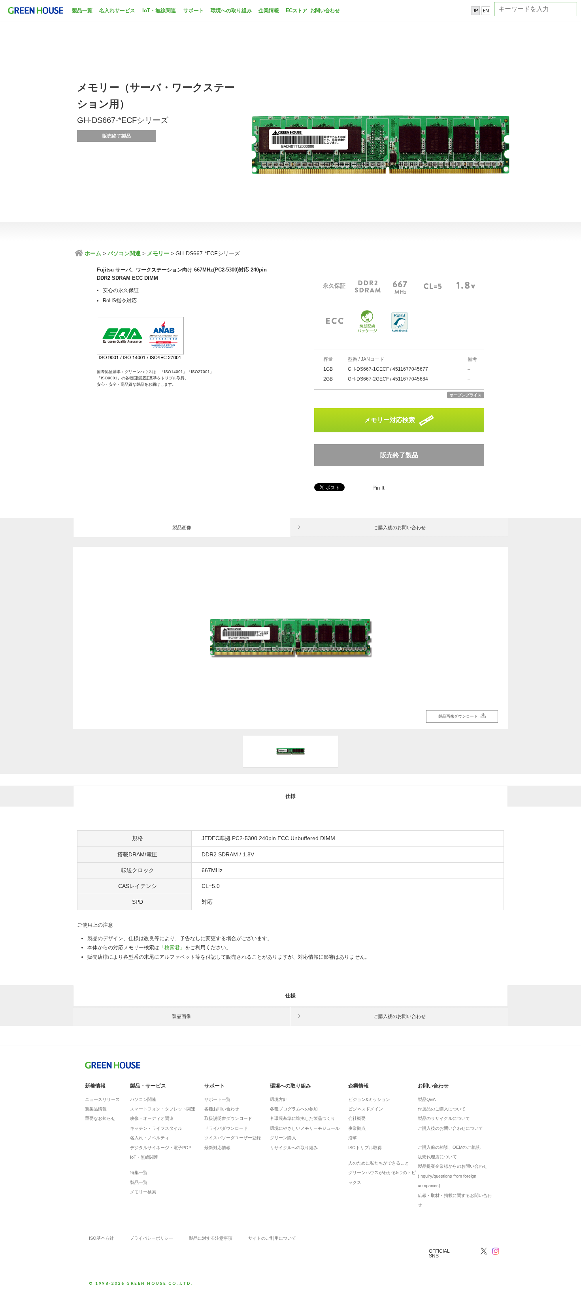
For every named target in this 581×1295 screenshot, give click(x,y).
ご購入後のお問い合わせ (400, 527)
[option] (290, 638)
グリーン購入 (283, 1137)
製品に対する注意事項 (210, 1238)
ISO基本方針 (101, 1238)
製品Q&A (427, 1099)
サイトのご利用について (272, 1238)
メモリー (158, 253)
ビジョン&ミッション (369, 1099)
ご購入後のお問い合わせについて (450, 1128)
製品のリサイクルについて (444, 1118)
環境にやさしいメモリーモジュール (305, 1128)
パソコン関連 (124, 253)
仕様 (290, 796)
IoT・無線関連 (159, 10)
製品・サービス (148, 1086)
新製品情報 (96, 1108)
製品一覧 (82, 10)
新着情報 (95, 1086)
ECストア (296, 10)
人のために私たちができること (378, 1163)
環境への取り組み (231, 10)
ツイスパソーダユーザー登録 (232, 1137)
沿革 (352, 1137)
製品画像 (181, 527)
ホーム (92, 253)
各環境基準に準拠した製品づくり (302, 1118)
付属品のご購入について (442, 1108)
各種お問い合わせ (221, 1108)
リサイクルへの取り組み (294, 1147)
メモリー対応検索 (389, 420)
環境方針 (278, 1099)
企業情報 (268, 10)
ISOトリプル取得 (365, 1147)
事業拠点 (357, 1128)
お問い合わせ (324, 10)
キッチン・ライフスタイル (156, 1128)
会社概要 (357, 1118)
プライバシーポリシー (151, 1238)
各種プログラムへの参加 (294, 1108)
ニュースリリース (102, 1099)
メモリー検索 (143, 1191)
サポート (193, 10)
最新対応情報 (217, 1147)
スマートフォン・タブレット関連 (162, 1108)
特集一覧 (138, 1172)
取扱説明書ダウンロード (228, 1118)
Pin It (378, 488)
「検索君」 (172, 947)
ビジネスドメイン (365, 1108)
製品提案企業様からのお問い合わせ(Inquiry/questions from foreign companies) (452, 1176)
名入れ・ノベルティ (149, 1137)
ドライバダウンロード (226, 1128)
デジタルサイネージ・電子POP (160, 1147)
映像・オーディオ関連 (152, 1118)
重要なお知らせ (100, 1118)
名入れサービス (117, 10)
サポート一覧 (217, 1099)
